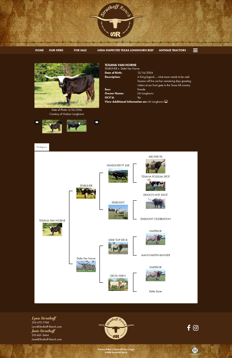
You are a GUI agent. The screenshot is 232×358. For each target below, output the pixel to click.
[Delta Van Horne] (86, 266)
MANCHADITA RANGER (155, 255)
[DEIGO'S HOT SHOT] (155, 203)
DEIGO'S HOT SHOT (155, 195)
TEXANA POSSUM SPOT (155, 176)
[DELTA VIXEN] (118, 284)
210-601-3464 (40, 335)
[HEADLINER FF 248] (118, 175)
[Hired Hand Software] (195, 352)
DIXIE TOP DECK (118, 240)
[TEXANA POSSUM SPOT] (155, 184)
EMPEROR (155, 231)
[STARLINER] (86, 193)
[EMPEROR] (155, 239)
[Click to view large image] (66, 85)
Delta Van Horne (130, 68)
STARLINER (111, 68)
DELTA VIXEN (118, 276)
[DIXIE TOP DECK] (118, 248)
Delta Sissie (155, 291)
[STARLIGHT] (118, 212)
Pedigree (42, 147)
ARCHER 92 (155, 157)
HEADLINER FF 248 (118, 165)
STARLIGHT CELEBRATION (155, 219)
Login (131, 349)
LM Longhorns (156, 102)
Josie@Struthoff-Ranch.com (47, 339)
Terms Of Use (120, 349)
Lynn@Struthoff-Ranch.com (47, 326)
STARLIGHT (118, 202)
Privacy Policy (104, 349)
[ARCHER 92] (155, 166)
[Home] (116, 328)
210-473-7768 (40, 322)
